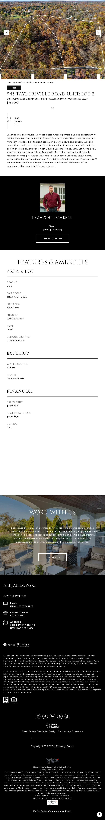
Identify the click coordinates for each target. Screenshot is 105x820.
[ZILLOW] (67, 716)
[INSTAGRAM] (37, 716)
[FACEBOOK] (45, 716)
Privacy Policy (65, 746)
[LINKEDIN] (52, 716)
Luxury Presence (72, 731)
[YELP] (60, 716)
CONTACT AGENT (52, 238)
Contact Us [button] (52, 557)
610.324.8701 (17, 615)
